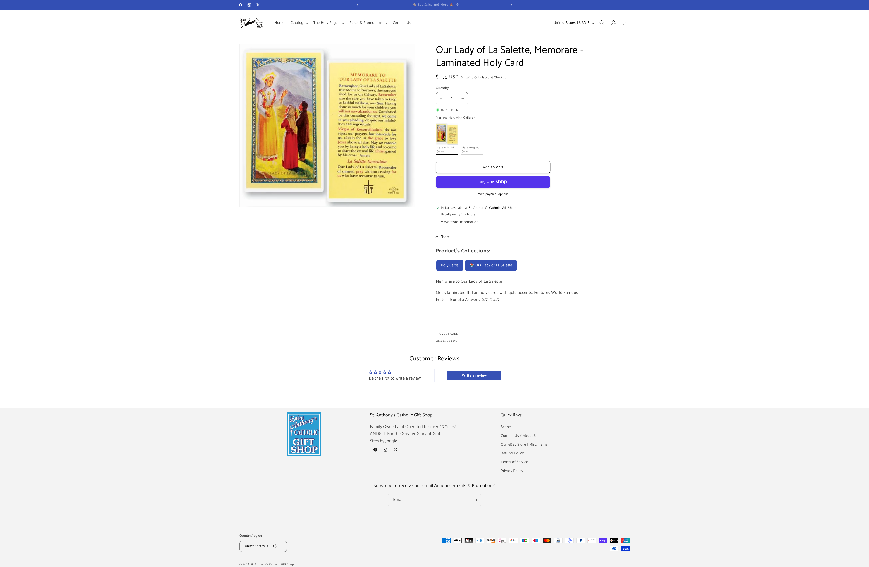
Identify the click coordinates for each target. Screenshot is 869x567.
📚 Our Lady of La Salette (491, 265)
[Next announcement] (511, 5)
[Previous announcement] (358, 5)
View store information (460, 222)
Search (506, 427)
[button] (298, 22)
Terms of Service (514, 462)
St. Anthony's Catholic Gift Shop (272, 564)
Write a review (474, 375)
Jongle (391, 440)
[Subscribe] (475, 500)
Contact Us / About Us (520, 435)
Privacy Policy (512, 471)
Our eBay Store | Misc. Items (524, 444)
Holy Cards (450, 265)
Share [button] (445, 237)
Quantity (442, 88)
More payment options (493, 194)
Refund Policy (512, 453)
